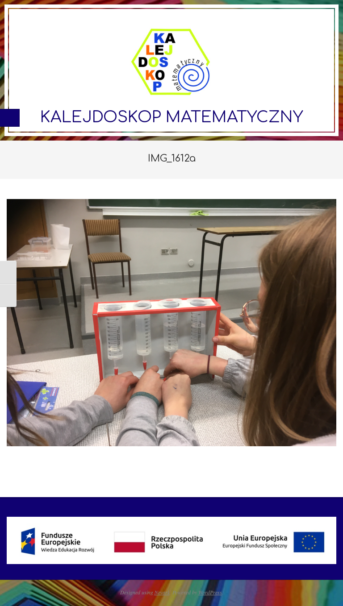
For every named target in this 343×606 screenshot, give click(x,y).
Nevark (162, 592)
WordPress (210, 592)
